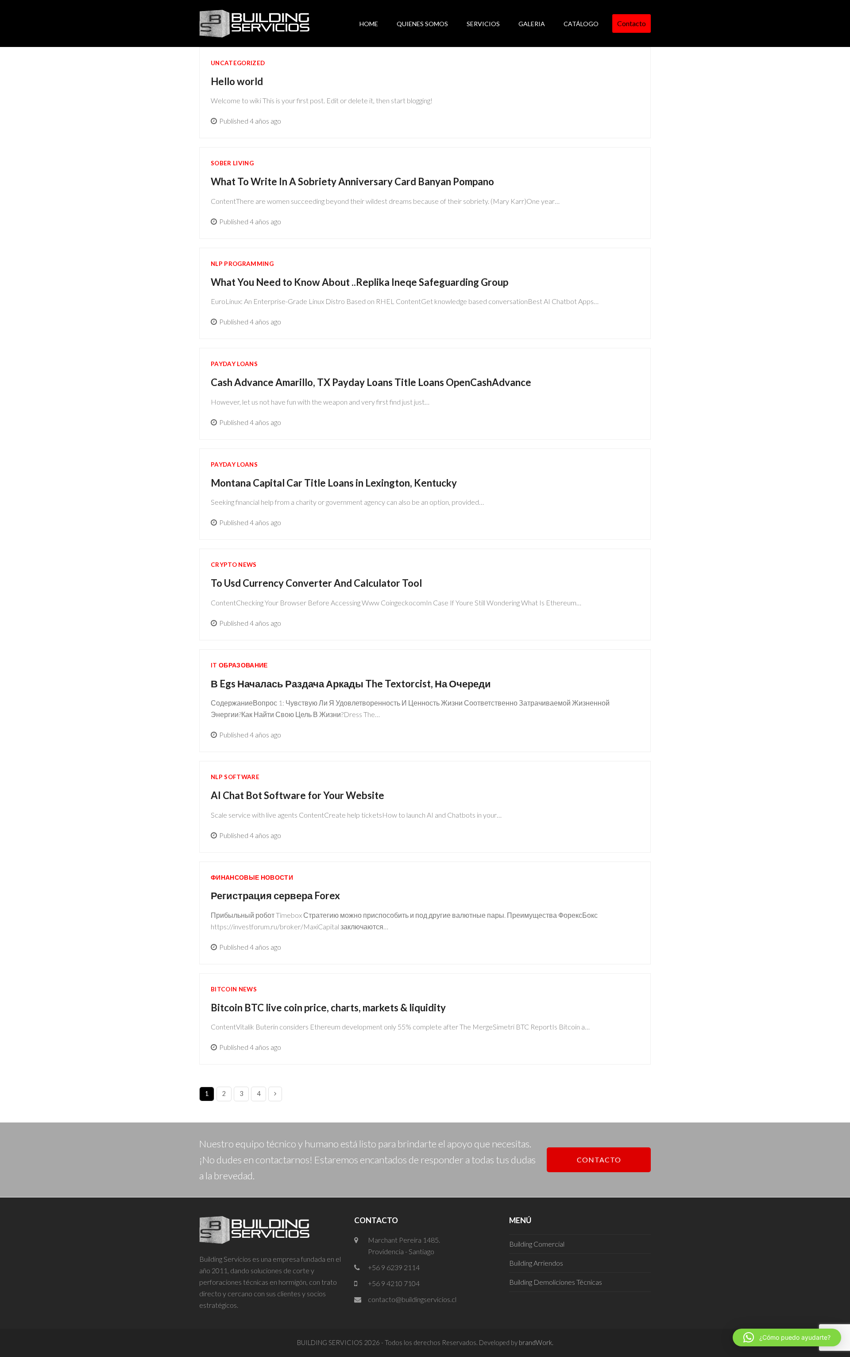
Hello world (237, 81)
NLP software (235, 776)
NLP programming (242, 263)
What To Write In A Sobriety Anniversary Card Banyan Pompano (352, 181)
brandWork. (536, 1342)
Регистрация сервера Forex (275, 895)
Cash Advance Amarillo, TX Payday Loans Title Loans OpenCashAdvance (371, 382)
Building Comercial (536, 1244)
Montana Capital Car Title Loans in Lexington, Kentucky (334, 483)
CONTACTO (599, 1159)
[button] (787, 1337)
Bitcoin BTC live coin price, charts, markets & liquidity (328, 1008)
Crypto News (234, 564)
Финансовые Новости (252, 877)
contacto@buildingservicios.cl (412, 1299)
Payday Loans (234, 363)
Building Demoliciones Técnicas (555, 1282)
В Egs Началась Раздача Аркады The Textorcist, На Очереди (351, 684)
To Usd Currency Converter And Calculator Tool (316, 583)
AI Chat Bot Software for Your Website (297, 795)
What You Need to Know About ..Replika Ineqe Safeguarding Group (359, 282)
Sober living (232, 163)
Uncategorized (238, 62)
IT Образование (239, 665)
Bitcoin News (234, 989)
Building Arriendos (536, 1263)
